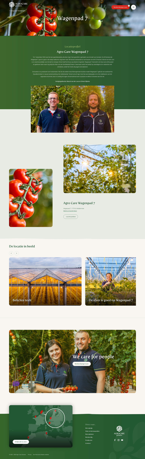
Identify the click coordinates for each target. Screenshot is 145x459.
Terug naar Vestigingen (17, 11)
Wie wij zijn (88, 428)
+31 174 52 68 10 (71, 217)
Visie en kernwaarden (92, 431)
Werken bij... (89, 437)
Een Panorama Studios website (41, 454)
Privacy (29, 454)
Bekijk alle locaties (21, 442)
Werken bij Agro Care (120, 7)
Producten (88, 440)
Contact (88, 443)
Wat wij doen (89, 434)
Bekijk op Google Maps (70, 211)
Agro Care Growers (18, 4)
